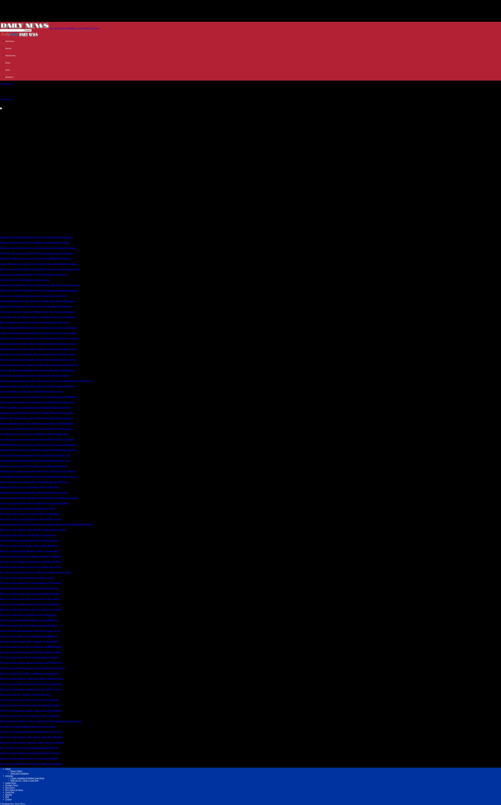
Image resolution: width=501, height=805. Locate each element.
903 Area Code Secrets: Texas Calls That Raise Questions (30, 593)
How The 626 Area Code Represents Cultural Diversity (29, 747)
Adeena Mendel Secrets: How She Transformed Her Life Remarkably (37, 423)
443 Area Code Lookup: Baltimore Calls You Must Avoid (30, 519)
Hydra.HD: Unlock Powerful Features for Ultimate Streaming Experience (39, 290)
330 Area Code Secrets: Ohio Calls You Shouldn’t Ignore (30, 705)
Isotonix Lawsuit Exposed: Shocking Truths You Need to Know (34, 466)
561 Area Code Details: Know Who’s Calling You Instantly (31, 763)
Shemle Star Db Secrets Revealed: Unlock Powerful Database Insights (37, 386)
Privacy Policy (16, 771)
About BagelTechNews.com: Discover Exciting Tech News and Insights (37, 301)
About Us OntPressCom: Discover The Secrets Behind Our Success (35, 258)
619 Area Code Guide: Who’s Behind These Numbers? (29, 636)
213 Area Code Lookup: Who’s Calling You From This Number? (35, 503)
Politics (7, 62)
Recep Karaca (6, 99)
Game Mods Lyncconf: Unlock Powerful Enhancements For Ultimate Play (39, 365)
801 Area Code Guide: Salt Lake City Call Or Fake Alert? (31, 609)
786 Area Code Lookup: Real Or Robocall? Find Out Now (31, 731)
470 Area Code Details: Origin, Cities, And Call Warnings (30, 710)
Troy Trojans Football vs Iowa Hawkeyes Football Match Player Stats (37, 402)
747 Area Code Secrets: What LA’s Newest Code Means (29, 700)
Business (8, 48)
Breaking (9, 84)
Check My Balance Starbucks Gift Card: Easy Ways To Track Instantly (38, 333)
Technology (9, 77)
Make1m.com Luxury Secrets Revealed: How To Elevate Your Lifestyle (38, 471)
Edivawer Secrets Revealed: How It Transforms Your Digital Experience (38, 248)
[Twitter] (4, 112)
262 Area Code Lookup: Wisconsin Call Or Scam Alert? (30, 604)
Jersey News (9, 41)
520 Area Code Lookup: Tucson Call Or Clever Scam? (29, 588)
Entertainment (10, 55)
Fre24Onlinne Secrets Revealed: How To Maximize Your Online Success (38, 476)
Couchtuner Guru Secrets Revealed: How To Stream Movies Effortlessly (38, 396)
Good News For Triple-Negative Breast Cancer (25, 279)
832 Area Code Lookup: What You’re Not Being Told (29, 540)
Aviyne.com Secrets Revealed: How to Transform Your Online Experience (39, 498)
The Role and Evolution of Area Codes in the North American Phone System (41, 721)
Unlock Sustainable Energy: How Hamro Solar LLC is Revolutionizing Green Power (45, 381)
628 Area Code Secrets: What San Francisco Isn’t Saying (30, 598)
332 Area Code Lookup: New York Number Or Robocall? (31, 583)
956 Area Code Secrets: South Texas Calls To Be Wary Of (30, 689)
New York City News (14, 790)
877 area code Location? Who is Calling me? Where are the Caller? (36, 572)
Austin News (10, 783)
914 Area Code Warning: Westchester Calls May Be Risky (31, 561)
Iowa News (10, 787)
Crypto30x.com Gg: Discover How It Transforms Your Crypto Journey (38, 317)
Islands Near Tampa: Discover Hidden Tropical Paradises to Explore (36, 418)
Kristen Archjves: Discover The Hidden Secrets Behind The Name (35, 242)
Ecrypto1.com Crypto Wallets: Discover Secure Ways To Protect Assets (37, 354)
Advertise (9, 776)
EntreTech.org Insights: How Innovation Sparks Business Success (35, 375)
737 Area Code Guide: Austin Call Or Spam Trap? (27, 577)
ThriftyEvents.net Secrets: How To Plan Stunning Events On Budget (36, 253)
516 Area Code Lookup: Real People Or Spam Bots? (28, 535)
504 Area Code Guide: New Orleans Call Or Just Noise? (30, 715)
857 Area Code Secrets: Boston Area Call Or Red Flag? (29, 545)
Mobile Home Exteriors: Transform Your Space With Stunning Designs (38, 450)
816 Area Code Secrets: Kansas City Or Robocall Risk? (29, 758)
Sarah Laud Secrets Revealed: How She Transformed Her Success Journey (40, 338)
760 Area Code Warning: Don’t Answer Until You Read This (32, 668)
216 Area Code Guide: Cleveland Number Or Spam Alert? (31, 684)
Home (2, 84)
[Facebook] (23, 112)
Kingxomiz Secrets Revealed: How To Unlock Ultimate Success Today (37, 412)
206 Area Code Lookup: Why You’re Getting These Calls (30, 567)
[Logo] (9, 36)
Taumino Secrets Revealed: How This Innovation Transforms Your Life (38, 343)
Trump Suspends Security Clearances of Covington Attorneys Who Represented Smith (46, 524)
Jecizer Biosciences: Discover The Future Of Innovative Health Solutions (38, 263)
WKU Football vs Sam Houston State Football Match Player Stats (35, 407)
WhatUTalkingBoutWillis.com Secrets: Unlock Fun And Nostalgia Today (39, 327)
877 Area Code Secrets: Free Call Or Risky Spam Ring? (30, 513)
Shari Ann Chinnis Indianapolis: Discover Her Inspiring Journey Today (38, 359)
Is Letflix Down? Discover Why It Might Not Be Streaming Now (34, 434)
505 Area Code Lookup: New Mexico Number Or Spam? (30, 556)
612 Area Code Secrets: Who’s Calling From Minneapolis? (31, 646)
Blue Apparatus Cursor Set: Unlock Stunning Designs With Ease (34, 322)
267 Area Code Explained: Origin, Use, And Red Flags (29, 620)
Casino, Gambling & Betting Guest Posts (27, 778)
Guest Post (9, 792)
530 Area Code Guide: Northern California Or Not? (28, 508)
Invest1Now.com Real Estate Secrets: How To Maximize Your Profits (36, 237)
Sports (7, 70)
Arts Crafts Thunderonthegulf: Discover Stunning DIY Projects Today (37, 370)
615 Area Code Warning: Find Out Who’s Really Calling (30, 652)
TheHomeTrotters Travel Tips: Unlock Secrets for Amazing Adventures (38, 444)
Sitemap (8, 795)
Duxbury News (11, 785)
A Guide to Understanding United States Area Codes (28, 726)
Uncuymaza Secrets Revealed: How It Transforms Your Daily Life (35, 455)
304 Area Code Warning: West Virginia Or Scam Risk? (29, 641)
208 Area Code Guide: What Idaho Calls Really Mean (29, 625)
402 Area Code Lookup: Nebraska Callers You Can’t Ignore (32, 742)
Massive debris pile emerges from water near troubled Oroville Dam (36, 306)
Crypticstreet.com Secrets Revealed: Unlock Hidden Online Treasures (37, 439)
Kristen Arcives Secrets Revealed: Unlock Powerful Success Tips (34, 492)
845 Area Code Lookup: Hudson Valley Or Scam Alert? (30, 551)
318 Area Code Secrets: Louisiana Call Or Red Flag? (28, 615)
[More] (33, 112)
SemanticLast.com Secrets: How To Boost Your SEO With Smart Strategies (40, 285)
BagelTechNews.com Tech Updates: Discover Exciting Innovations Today (39, 349)
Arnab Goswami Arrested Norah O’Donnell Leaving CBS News (34, 482)
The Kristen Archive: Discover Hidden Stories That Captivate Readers (37, 311)
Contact (8, 799)
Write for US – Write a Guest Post (24, 780)
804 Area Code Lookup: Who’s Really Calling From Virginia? (33, 529)
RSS (7, 797)
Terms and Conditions (19, 773)
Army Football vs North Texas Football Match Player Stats (31, 391)
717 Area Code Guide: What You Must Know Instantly (29, 657)
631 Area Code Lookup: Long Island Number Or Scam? (30, 753)
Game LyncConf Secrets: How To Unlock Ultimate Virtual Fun (33, 274)
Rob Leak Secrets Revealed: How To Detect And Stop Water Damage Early (40, 269)
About (7, 769)
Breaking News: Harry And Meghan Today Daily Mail (29, 487)
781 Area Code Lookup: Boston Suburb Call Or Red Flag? (31, 662)
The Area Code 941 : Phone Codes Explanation (25, 694)
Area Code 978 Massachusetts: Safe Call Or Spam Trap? (30, 630)
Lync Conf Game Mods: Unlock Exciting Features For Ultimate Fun (36, 428)
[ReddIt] (14, 112)
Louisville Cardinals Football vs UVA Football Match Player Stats (35, 460)
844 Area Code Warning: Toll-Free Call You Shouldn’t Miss (32, 678)
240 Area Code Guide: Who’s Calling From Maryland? (29, 673)
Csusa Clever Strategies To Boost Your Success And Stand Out (33, 295)
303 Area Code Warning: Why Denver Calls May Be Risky (31, 737)
